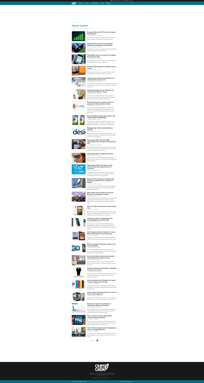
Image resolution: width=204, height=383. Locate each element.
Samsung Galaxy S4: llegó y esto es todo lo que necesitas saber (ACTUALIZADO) (101, 116)
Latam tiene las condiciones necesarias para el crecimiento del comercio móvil (100, 79)
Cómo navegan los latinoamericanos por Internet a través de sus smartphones (102, 293)
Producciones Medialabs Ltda (102, 375)
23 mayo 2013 (99, 93)
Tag (75, 22)
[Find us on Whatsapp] (124, 381)
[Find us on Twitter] (119, 0)
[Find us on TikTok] (115, 0)
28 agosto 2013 (99, 35)
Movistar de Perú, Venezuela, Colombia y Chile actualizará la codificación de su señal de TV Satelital (100, 180)
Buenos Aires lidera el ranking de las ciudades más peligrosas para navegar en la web (100, 257)
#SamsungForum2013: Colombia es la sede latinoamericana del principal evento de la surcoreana (99, 166)
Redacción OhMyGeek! (92, 35)
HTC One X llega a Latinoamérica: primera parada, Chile (101, 207)
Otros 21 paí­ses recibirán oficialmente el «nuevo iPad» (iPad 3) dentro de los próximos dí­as (101, 233)
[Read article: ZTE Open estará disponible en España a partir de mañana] (79, 71)
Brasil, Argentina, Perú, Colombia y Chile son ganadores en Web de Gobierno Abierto (100, 103)
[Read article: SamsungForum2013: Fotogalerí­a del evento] (79, 158)
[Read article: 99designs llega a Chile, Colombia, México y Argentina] (79, 132)
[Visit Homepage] (74, 3)
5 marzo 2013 (99, 170)
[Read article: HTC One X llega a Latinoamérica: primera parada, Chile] (79, 210)
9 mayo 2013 (99, 105)
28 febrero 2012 (99, 271)
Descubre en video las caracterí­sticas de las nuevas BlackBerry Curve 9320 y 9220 (100, 219)
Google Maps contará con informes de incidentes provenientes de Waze (101, 56)
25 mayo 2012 (99, 221)
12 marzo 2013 (99, 131)
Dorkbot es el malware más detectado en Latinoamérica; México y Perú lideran (99, 304)
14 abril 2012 (99, 247)
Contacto (131, 0)
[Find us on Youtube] (111, 0)
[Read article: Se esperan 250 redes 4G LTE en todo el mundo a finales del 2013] (79, 36)
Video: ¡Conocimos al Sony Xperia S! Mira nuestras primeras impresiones (99, 316)
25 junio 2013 (99, 81)
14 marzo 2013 (99, 119)
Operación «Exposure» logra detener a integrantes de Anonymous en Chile (102, 269)
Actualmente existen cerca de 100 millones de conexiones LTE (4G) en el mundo (100, 91)
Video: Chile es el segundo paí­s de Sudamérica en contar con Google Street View (101, 328)
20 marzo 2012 (99, 259)
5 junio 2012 (96, 209)
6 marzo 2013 (99, 155)
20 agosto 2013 (99, 58)
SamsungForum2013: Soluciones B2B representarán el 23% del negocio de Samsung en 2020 (101, 141)
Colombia (78, 22)
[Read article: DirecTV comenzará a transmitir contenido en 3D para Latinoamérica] (79, 248)
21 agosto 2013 (99, 46)
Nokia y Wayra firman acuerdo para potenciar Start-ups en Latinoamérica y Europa (100, 193)
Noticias (80, 3)
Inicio (73, 22)
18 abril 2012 (96, 235)
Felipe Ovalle (91, 209)
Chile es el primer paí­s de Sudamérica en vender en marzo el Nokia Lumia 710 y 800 (101, 281)
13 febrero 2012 (96, 283)
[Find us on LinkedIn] (118, 0)
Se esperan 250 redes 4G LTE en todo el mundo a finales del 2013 (101, 33)
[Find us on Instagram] (112, 0)
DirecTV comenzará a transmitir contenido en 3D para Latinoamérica (101, 245)
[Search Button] (131, 3)
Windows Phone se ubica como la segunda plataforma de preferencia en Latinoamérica (99, 44)
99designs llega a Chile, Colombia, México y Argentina (100, 128)
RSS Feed (73, 381)
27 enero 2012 (99, 307)
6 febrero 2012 (99, 295)
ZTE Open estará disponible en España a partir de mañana (101, 67)
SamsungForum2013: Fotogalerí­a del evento (100, 154)
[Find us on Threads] (127, 381)
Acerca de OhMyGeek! (126, 0)
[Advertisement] (102, 13)
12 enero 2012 (96, 319)
